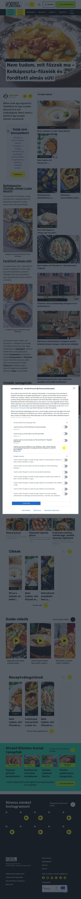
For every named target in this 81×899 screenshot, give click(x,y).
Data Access (37, 510)
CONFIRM (26, 503)
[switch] (65, 427)
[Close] (75, 389)
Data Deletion (26, 510)
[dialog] (40, 449)
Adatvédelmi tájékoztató (51, 510)
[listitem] (40, 423)
